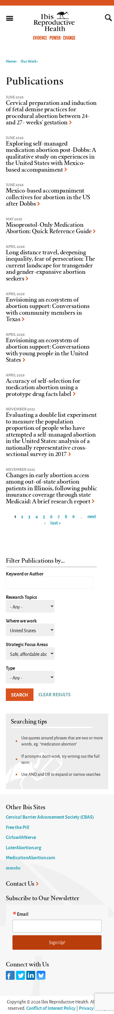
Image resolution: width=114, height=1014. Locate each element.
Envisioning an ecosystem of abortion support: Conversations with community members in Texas (48, 309)
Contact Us (20, 883)
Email (22, 913)
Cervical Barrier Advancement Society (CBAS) (50, 816)
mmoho (13, 867)
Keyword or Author (24, 573)
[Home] (54, 38)
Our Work (29, 61)
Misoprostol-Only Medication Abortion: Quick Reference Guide (49, 228)
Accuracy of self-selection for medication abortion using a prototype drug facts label (43, 387)
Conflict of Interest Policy (51, 1008)
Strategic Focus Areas (27, 644)
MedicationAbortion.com (30, 857)
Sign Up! (57, 942)
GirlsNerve (21, 837)
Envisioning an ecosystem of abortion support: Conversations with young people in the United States (48, 350)
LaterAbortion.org (23, 847)
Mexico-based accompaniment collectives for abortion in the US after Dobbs (48, 197)
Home (11, 61)
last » (55, 522)
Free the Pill (17, 827)
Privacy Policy (92, 1008)
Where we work (21, 620)
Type (10, 668)
